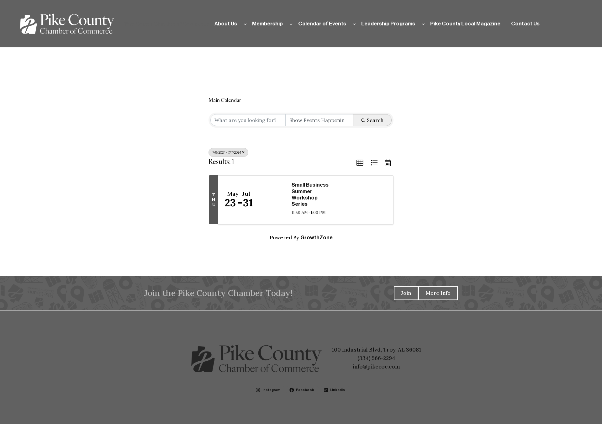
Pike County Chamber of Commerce (166, 24)
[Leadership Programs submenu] (423, 23)
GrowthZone (316, 237)
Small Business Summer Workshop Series (310, 194)
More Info (438, 293)
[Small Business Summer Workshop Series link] (272, 200)
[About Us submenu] (245, 23)
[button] (360, 163)
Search (375, 120)
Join (406, 293)
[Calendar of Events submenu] (354, 23)
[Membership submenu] (291, 23)
